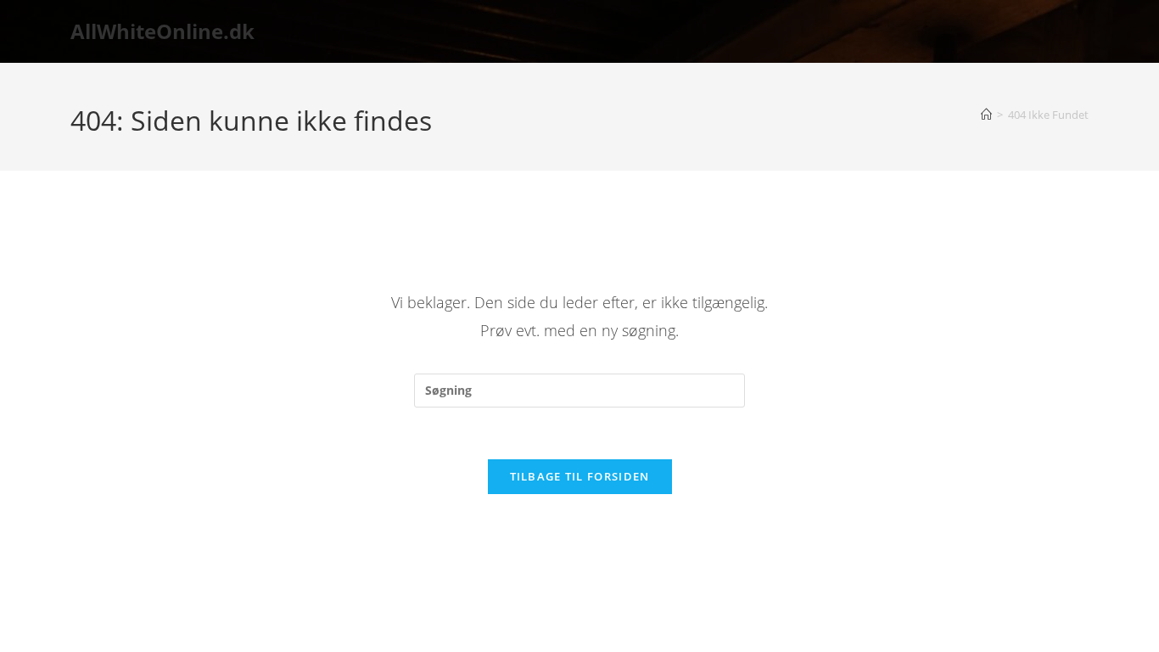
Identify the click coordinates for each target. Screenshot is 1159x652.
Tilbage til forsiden (580, 476)
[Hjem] (986, 114)
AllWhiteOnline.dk (162, 31)
